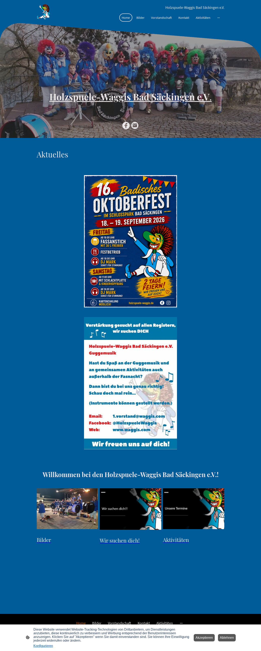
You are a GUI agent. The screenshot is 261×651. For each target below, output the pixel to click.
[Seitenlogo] (43, 11)
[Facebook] (126, 125)
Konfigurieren (43, 646)
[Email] (135, 125)
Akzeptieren (204, 637)
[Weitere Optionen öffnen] (219, 17)
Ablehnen (227, 637)
